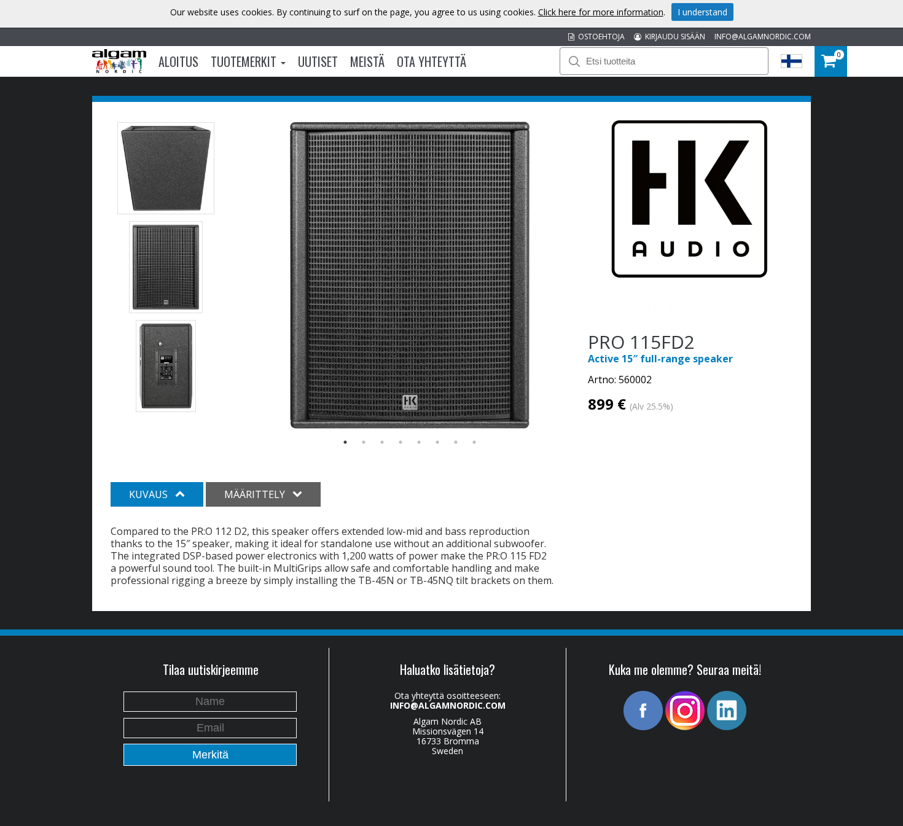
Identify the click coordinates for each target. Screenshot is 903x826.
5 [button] (419, 442)
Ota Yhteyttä (431, 61)
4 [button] (400, 442)
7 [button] (456, 442)
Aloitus (178, 61)
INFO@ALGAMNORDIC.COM (762, 36)
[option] (410, 275)
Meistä (367, 61)
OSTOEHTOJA (599, 36)
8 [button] (474, 442)
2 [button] (364, 442)
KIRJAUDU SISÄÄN (673, 36)
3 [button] (382, 442)
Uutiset (318, 61)
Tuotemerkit (245, 61)
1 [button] (345, 442)
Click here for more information (600, 12)
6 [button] (437, 442)
